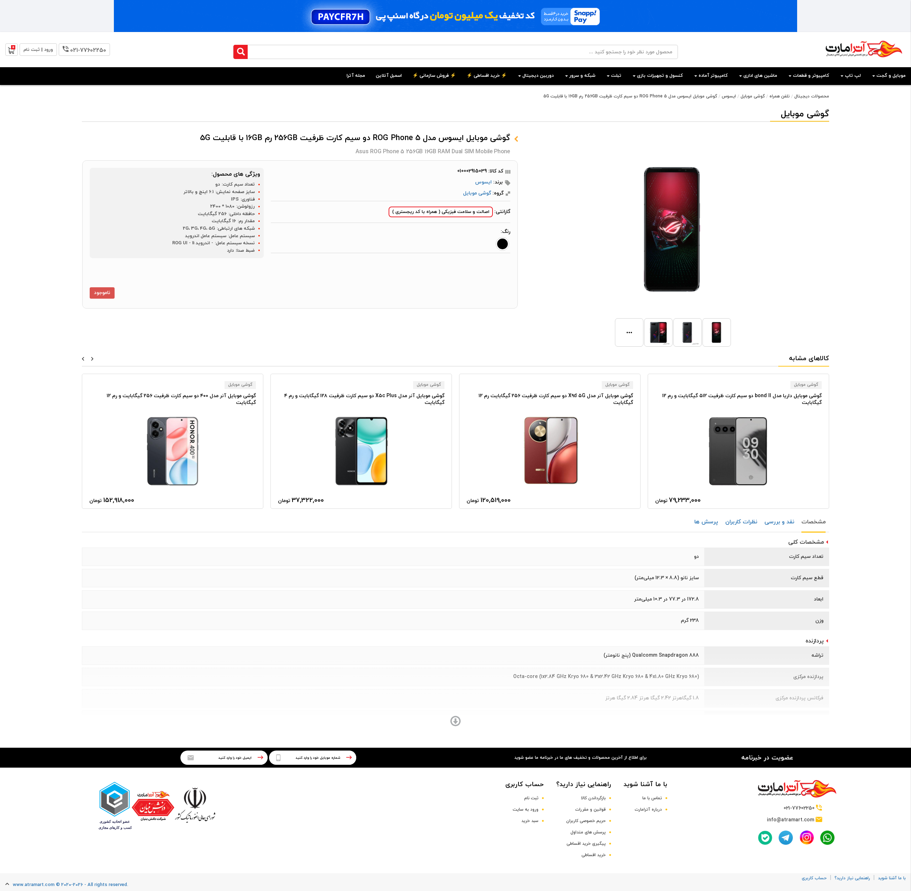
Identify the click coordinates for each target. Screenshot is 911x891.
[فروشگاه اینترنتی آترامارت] (864, 61)
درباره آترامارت (648, 809)
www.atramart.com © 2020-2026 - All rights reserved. (70, 885)
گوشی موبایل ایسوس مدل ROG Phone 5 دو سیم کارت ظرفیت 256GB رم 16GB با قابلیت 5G (630, 96)
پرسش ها (706, 522)
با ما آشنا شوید (645, 784)
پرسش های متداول (588, 832)
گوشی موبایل (753, 96)
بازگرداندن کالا (593, 798)
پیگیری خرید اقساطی (586, 844)
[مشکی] (502, 244)
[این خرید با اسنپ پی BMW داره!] (455, 16)
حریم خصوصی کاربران (586, 821)
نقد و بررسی (779, 522)
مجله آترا (356, 76)
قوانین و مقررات (590, 809)
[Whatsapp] (827, 838)
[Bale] (765, 838)
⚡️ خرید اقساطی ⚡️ (487, 76)
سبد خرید (529, 821)
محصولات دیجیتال (811, 96)
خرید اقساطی (593, 855)
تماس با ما (652, 798)
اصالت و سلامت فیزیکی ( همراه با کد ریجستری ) (440, 212)
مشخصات (813, 522)
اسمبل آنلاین (389, 76)
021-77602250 (88, 50)
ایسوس (729, 96)
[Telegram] (786, 838)
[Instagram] (807, 837)
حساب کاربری (524, 784)
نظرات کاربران (741, 522)
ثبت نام (531, 798)
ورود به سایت (525, 809)
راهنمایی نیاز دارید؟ (583, 784)
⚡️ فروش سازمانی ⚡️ (434, 76)
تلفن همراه (779, 96)
